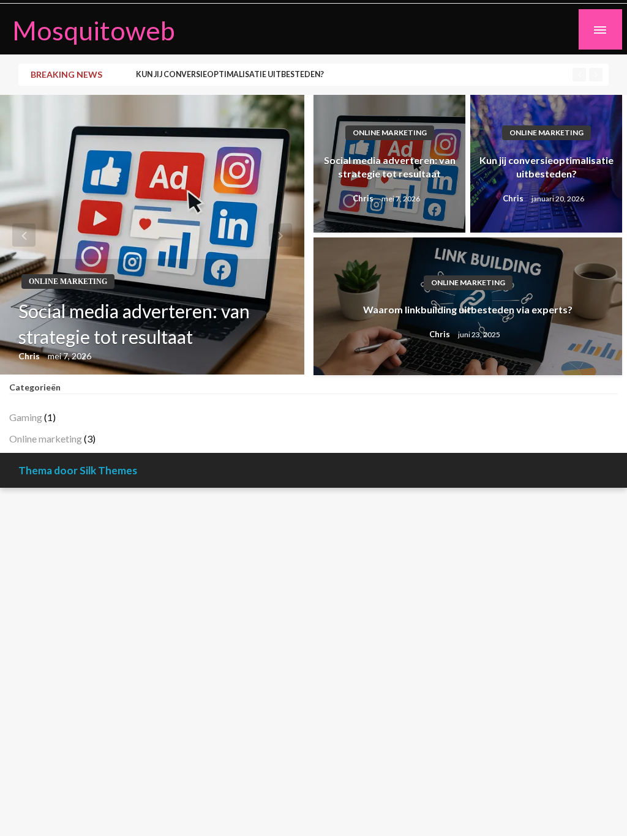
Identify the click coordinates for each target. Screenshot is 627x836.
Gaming (25, 417)
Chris (30, 356)
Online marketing (68, 281)
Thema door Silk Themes (77, 470)
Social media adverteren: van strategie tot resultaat (134, 324)
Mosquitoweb (93, 30)
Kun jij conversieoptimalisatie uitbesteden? (230, 74)
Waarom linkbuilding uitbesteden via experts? (468, 309)
